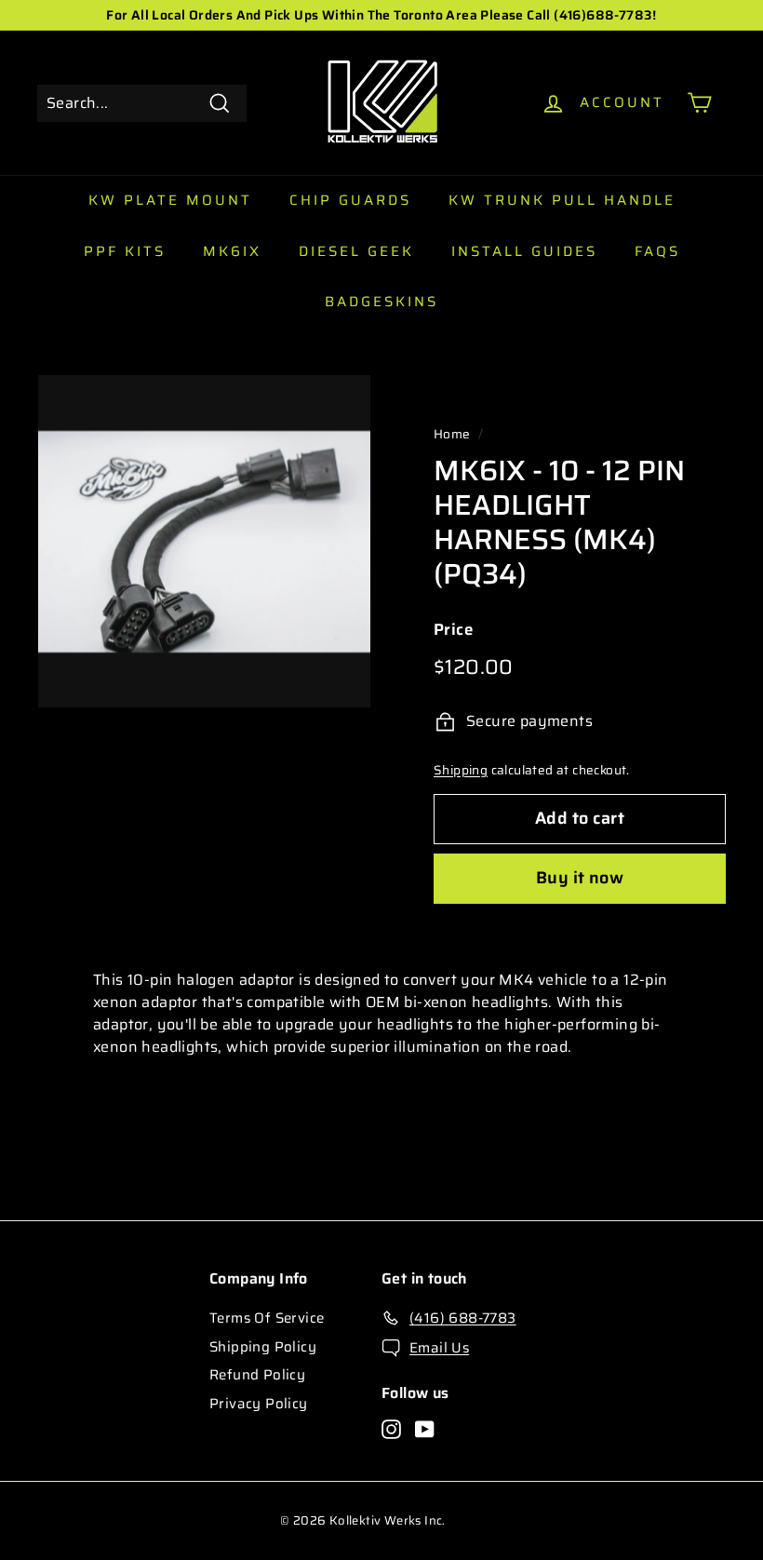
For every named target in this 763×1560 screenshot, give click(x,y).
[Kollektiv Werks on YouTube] (425, 1429)
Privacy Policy (258, 1403)
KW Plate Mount (170, 200)
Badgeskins (381, 301)
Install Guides (524, 251)
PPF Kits (125, 251)
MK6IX (232, 251)
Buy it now (580, 878)
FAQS (657, 251)
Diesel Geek (356, 251)
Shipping (461, 770)
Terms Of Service (266, 1318)
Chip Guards (350, 200)
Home (452, 434)
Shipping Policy (262, 1347)
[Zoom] (204, 541)
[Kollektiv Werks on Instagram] (391, 1429)
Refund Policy (257, 1375)
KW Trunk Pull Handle (562, 200)
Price (453, 629)
